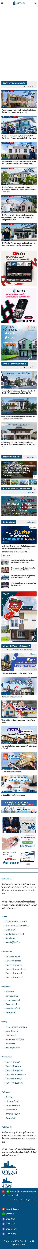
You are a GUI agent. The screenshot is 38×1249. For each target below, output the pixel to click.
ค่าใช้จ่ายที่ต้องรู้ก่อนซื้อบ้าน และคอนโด (13, 795)
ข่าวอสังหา (5, 542)
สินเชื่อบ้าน (16, 650)
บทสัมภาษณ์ (10, 930)
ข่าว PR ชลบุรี (7, 464)
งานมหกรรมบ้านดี (13, 1000)
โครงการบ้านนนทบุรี (14, 973)
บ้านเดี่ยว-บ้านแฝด (8, 183)
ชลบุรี (30, 86)
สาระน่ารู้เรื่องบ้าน (7, 693)
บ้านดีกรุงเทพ (5, 1195)
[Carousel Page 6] (21, 513)
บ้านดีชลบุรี (23, 1191)
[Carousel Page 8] (24, 513)
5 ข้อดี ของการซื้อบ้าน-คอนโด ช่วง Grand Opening (16, 673)
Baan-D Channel (12, 1209)
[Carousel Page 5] (19, 513)
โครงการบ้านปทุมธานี (14, 977)
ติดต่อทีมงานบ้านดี (13, 1008)
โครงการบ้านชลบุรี (13, 956)
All (25, 86)
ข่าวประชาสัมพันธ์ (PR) (15, 934)
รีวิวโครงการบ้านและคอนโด (16, 921)
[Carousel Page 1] (13, 513)
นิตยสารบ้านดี (11, 1004)
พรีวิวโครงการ (6, 412)
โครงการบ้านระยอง (13, 961)
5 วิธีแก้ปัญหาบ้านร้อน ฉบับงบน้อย (11, 772)
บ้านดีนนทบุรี (14, 1195)
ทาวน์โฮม (5, 157)
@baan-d (13, 1191)
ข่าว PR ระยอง (7, 387)
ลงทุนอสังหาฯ (27, 650)
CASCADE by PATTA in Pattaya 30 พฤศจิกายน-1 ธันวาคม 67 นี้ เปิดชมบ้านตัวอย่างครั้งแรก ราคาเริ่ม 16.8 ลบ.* (18, 444)
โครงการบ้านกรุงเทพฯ (14, 965)
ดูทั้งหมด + (31, 457)
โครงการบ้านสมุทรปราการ (16, 969)
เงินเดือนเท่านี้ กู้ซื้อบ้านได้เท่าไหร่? (11, 697)
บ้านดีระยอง (31, 1191)
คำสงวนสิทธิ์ (10, 1012)
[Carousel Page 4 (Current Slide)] (18, 513)
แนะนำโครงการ (12, 1031)
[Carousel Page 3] (16, 513)
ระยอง (4, 132)
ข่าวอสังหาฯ (10, 938)
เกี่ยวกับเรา (10, 992)
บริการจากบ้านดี (12, 996)
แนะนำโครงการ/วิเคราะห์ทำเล (18, 502)
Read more (6, 556)
